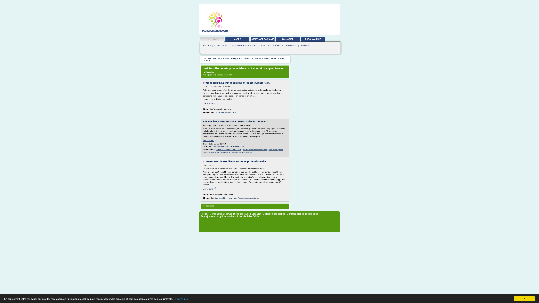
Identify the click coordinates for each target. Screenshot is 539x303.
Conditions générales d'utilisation (244, 214)
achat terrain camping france (226, 112)
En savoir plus (181, 299)
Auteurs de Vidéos (245, 46)
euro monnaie (313, 39)
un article (277, 46)
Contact (304, 46)
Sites (231, 46)
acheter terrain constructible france (255, 150)
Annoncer (291, 46)
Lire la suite (208, 103)
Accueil (207, 46)
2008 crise (288, 39)
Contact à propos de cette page (302, 214)
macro (237, 39)
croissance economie (262, 39)
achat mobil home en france (226, 198)
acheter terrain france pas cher (219, 152)
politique (212, 39)
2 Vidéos (218, 75)
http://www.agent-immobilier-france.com (226, 146)
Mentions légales (218, 214)
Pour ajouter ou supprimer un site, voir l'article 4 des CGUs (230, 216)
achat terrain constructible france (228, 150)
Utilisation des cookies (274, 214)
